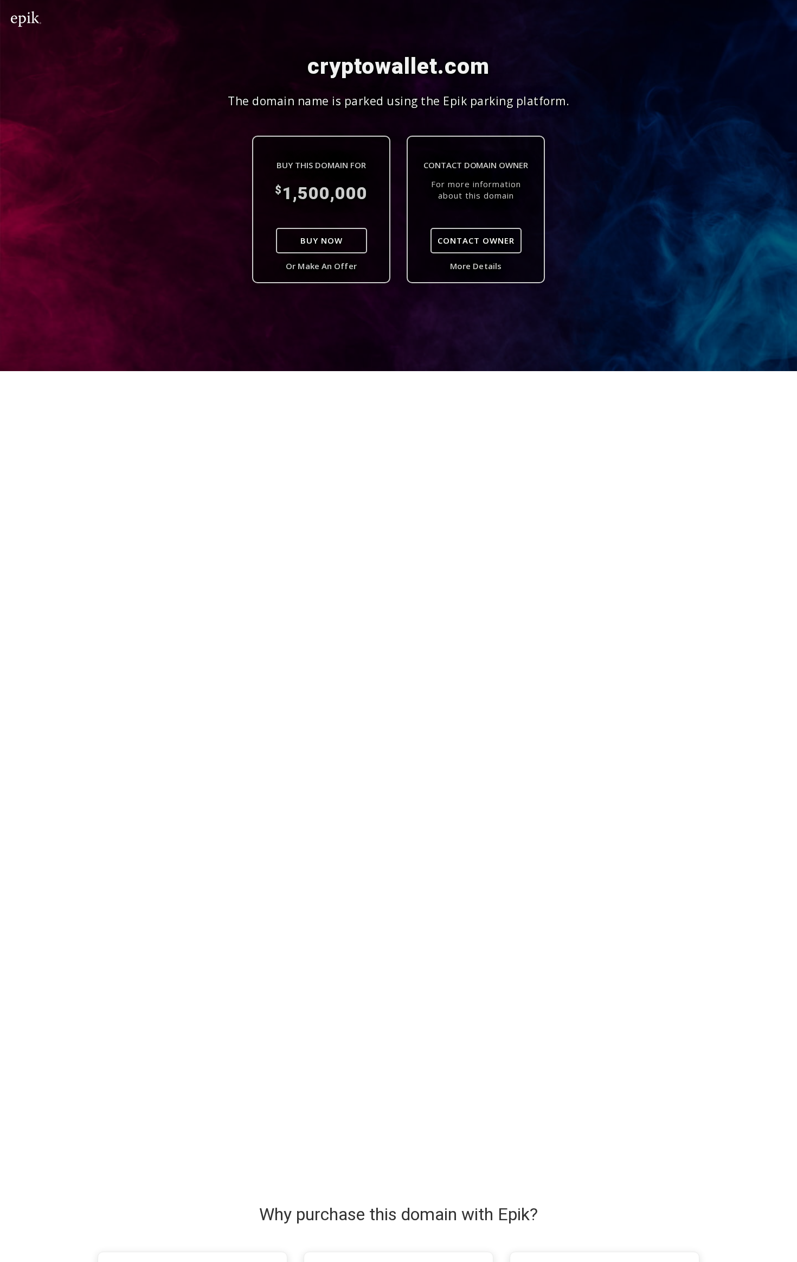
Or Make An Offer (321, 266)
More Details (476, 266)
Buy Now (321, 240)
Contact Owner (476, 240)
